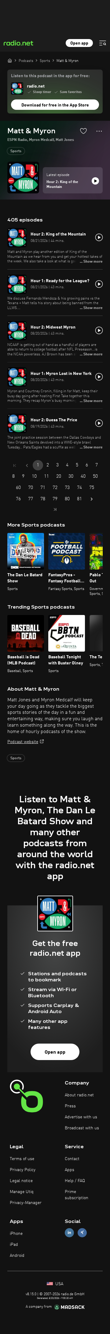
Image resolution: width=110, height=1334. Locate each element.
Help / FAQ (75, 1181)
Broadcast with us (82, 1128)
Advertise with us (81, 1117)
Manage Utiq (22, 1192)
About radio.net (79, 1095)
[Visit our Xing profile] (82, 1232)
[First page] (15, 465)
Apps (69, 1170)
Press (70, 1106)
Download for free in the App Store (55, 105)
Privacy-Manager (26, 1203)
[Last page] (55, 509)
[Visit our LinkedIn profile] (69, 1232)
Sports (15, 151)
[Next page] (92, 499)
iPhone (16, 1234)
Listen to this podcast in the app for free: (50, 76)
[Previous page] (27, 465)
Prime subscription (76, 1195)
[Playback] (95, 181)
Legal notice (21, 1181)
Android (17, 1255)
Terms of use (22, 1159)
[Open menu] (102, 43)
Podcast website (22, 742)
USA (58, 1284)
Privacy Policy (22, 1170)
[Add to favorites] (83, 131)
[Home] (9, 60)
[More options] (99, 131)
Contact (72, 1159)
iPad (14, 1244)
